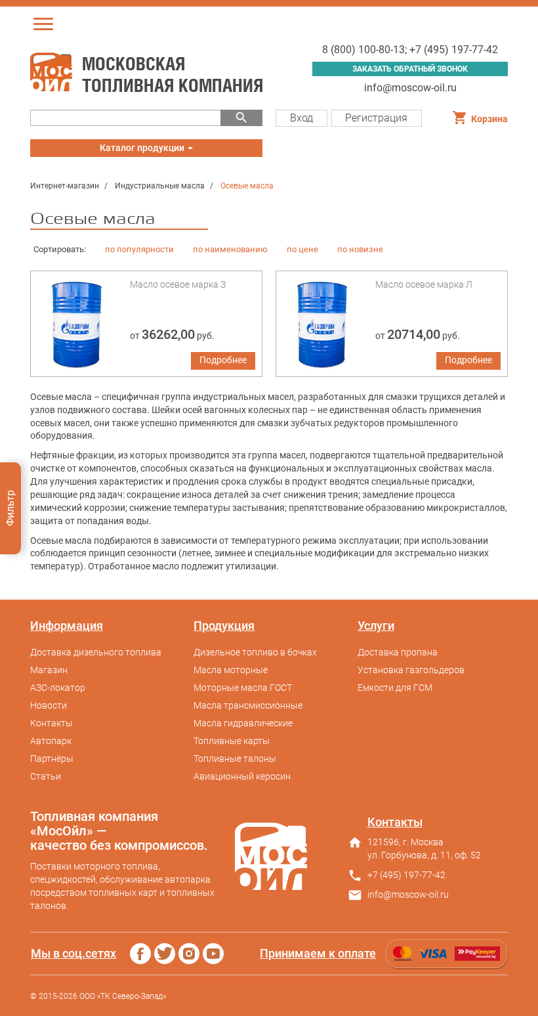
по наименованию (230, 249)
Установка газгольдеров (411, 670)
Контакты (51, 723)
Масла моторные (231, 670)
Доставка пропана (398, 652)
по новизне (360, 249)
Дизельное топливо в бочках (255, 652)
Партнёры (51, 758)
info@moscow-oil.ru (410, 87)
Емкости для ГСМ (395, 687)
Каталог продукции (142, 150)
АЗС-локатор (57, 687)
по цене (302, 249)
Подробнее (223, 360)
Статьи (45, 776)
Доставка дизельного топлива (95, 652)
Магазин (49, 670)
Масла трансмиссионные (248, 705)
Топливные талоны (235, 758)
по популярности (139, 249)
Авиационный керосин (242, 776)
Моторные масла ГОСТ (243, 687)
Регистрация (376, 118)
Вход (301, 118)
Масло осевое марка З (178, 284)
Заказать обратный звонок (410, 69)
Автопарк (51, 741)
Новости (48, 705)
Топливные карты (232, 741)
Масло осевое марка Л (423, 284)
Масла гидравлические (243, 723)
